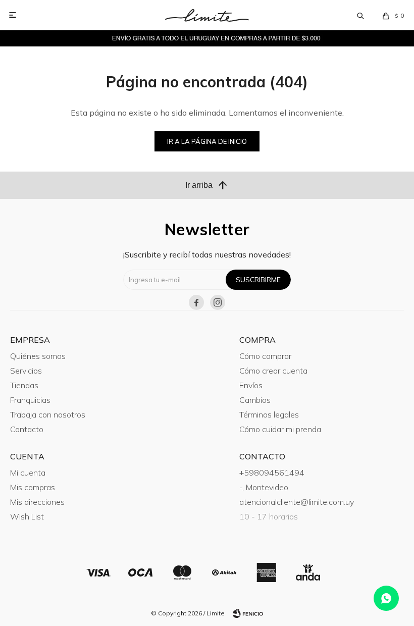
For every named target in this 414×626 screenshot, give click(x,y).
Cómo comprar (265, 356)
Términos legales (269, 414)
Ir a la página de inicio (207, 141)
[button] (360, 15)
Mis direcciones (37, 502)
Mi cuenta (27, 472)
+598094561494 (271, 472)
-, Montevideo (263, 487)
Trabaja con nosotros (47, 414)
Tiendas (24, 385)
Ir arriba (207, 185)
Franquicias (30, 400)
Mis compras (32, 487)
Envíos (251, 385)
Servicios (26, 371)
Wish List (27, 516)
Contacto (26, 429)
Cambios (255, 400)
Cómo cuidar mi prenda (280, 429)
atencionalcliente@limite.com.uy (296, 502)
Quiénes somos (38, 356)
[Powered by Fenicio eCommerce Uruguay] (248, 613)
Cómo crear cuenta (273, 371)
